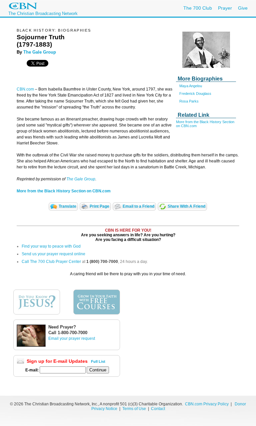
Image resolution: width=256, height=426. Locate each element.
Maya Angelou (190, 86)
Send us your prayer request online (53, 254)
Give (243, 8)
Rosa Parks (189, 101)
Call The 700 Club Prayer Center (51, 261)
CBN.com (25, 89)
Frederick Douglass (195, 94)
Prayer (225, 8)
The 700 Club (197, 8)
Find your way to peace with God (51, 246)
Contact (158, 408)
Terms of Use (134, 408)
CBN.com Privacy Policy (207, 404)
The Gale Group (39, 52)
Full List (98, 361)
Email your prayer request (71, 338)
